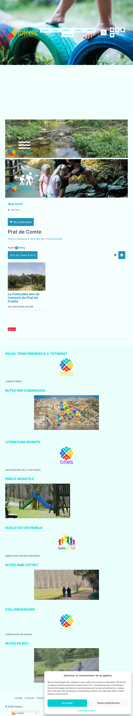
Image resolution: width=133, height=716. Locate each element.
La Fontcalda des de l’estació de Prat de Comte (24, 297)
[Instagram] (122, 30)
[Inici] (9, 210)
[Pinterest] (112, 35)
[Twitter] (117, 30)
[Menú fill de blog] (55, 30)
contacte (67, 34)
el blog (18, 698)
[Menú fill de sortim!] (66, 30)
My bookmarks (22, 222)
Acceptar (67, 702)
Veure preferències (108, 702)
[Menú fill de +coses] (79, 30)
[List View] (115, 255)
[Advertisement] (66, 95)
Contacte (29, 698)
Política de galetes (86, 710)
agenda (45, 30)
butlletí (90, 30)
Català (20, 713)
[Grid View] (121, 255)
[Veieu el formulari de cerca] (104, 32)
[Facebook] (112, 30)
